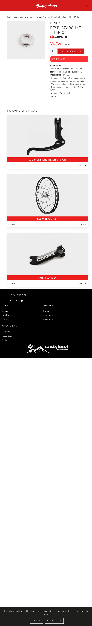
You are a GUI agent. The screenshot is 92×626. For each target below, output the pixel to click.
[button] (87, 6)
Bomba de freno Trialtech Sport (48, 160)
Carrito (5, 319)
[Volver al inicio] (46, 6)
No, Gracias (54, 621)
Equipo (5, 340)
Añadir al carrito (71, 51)
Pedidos (5, 315)
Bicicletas (6, 332)
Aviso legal (48, 315)
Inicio (9, 17)
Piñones (38, 17)
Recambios (17, 17)
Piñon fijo (46, 17)
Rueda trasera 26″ (47, 219)
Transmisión (28, 17)
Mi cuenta (6, 311)
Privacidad (48, 319)
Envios (46, 311)
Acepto (36, 621)
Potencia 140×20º (48, 278)
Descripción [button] (58, 59)
